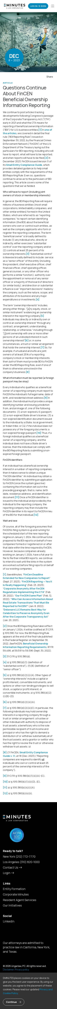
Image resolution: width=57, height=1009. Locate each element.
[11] (17, 497)
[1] (40, 129)
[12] (36, 514)
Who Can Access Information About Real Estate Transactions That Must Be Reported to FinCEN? (28, 602)
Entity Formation (14, 889)
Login (7, 873)
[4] (37, 299)
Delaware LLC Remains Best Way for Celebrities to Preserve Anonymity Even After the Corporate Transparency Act (26, 613)
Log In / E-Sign (38, 6)
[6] (26, 340)
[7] (42, 347)
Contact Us (11, 867)
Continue (11, 1002)
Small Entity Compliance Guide (24, 164)
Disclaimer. (8, 969)
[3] (27, 253)
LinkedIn (8, 921)
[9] (46, 397)
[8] (28, 372)
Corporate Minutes (16, 894)
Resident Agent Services (19, 900)
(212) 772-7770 (25, 856)
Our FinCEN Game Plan (28, 595)
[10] (39, 432)
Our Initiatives (12, 905)
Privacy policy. (22, 969)
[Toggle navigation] (52, 6)
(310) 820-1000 (30, 862)
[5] (42, 315)
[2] (46, 157)
